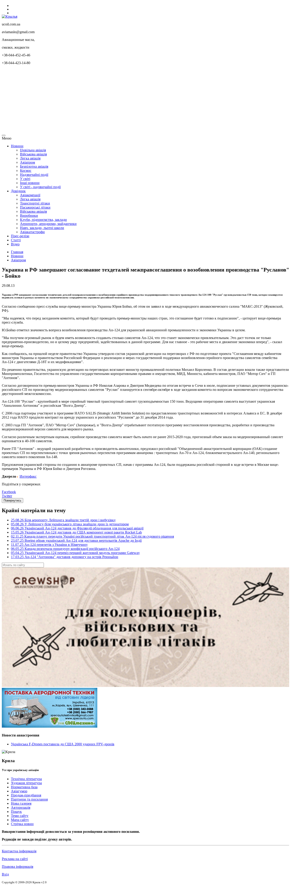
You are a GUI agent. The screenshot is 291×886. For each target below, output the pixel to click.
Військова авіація (33, 154)
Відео (15, 244)
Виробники (29, 215)
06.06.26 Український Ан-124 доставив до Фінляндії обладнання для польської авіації (77, 528)
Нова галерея (21, 803)
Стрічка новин (22, 824)
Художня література (26, 783)
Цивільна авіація (33, 150)
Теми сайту (19, 816)
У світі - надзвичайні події (40, 187)
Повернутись (12, 500)
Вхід (5, 874)
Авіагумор (19, 791)
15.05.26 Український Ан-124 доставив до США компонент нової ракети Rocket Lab (76, 532)
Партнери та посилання (29, 799)
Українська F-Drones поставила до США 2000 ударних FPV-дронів (62, 744)
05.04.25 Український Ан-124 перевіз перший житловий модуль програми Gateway (75, 553)
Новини (17, 146)
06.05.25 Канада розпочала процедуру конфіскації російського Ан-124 (65, 549)
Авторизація (20, 807)
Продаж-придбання (26, 795)
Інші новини (30, 183)
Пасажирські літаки (35, 207)
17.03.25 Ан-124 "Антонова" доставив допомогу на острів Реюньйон (64, 557)
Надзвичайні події (34, 175)
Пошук (16, 812)
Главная (17, 252)
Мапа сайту (20, 820)
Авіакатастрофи (32, 232)
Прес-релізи (20, 236)
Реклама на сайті (15, 859)
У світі (25, 179)
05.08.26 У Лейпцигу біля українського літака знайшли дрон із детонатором (70, 524)
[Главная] (9, 16)
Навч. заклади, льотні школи (42, 228)
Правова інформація (17, 867)
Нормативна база (24, 787)
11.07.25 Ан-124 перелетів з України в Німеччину (49, 545)
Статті (16, 240)
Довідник (18, 191)
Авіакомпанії (30, 195)
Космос (25, 170)
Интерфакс (28, 476)
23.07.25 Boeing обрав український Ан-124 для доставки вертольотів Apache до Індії (76, 540)
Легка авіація (30, 158)
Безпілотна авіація (34, 166)
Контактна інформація (19, 851)
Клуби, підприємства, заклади (43, 220)
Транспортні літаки (35, 203)
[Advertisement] (138, 100)
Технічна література (26, 779)
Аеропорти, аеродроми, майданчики (48, 224)
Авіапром (27, 162)
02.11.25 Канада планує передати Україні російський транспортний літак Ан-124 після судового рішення (92, 536)
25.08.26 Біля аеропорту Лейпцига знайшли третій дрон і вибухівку (63, 520)
